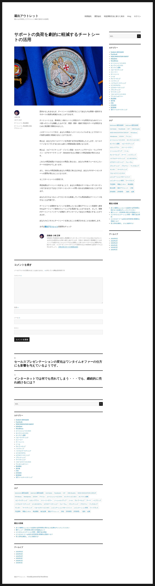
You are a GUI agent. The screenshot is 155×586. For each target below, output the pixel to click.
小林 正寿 (17, 117)
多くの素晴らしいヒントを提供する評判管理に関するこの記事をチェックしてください (42, 528)
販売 (84, 511)
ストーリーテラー (46, 500)
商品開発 (26, 123)
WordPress (19, 429)
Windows (19, 426)
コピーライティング (22, 437)
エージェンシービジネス (23, 431)
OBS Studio (71, 493)
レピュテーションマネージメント (61, 508)
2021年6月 (19, 552)
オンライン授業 (21, 435)
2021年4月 (19, 556)
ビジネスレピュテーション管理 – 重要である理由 (31, 532)
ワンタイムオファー (22, 464)
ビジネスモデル (21, 453)
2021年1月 (19, 563)
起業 (88, 511)
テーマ (89, 500)
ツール (18, 444)
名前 (16, 307)
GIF (64, 493)
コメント (17, 275)
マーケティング (21, 460)
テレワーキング (21, 446)
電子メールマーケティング (24, 477)
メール (17, 318)
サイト (16, 328)
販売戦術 (18, 475)
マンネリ (17, 508)
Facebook (19, 422)
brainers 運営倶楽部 (22, 420)
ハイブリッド (20, 449)
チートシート (18, 123)
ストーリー (19, 440)
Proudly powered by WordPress (37, 577)
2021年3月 (19, 558)
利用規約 (88, 16)
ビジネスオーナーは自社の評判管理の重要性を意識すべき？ (34, 534)
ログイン (137, 16)
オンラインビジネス (22, 433)
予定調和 (17, 511)
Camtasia (49, 493)
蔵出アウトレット (26, 16)
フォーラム (63, 504)
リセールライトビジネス (23, 462)
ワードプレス (94, 508)
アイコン (42, 496)
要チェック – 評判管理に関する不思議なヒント (30, 530)
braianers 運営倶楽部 (22, 493)
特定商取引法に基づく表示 (114, 16)
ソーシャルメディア (60, 500)
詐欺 (17, 471)
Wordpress (27, 496)
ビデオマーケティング (23, 455)
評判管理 (18, 473)
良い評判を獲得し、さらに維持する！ (27, 536)
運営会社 (97, 16)
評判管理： (77, 511)
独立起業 (43, 511)
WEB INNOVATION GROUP (25, 424)
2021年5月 (19, 554)
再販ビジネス (27, 511)
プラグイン (83, 504)
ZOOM (35, 496)
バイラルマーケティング (23, 451)
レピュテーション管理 (81, 508)
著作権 (18, 468)
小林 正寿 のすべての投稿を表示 (68, 247)
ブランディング (21, 457)
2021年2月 (19, 560)
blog (129, 16)
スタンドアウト (34, 500)
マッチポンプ (93, 504)
